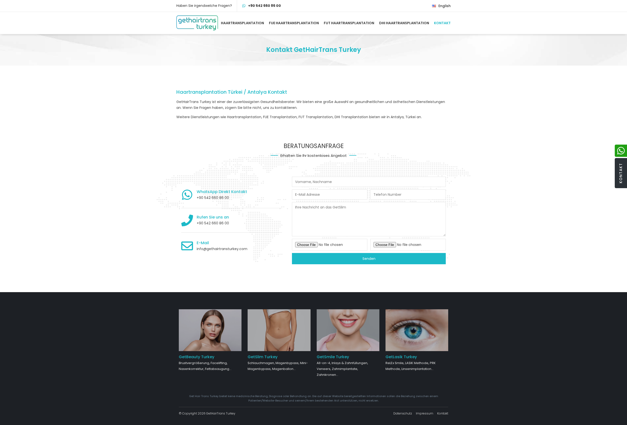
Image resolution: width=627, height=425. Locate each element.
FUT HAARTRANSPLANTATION (349, 23)
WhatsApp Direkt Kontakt (222, 192)
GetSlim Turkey (262, 357)
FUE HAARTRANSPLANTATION (294, 23)
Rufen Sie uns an (213, 217)
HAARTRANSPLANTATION (242, 23)
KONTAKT (442, 23)
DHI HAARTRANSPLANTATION (404, 23)
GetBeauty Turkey (196, 357)
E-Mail (203, 243)
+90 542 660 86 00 (264, 5)
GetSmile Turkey (333, 357)
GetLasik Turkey (401, 357)
